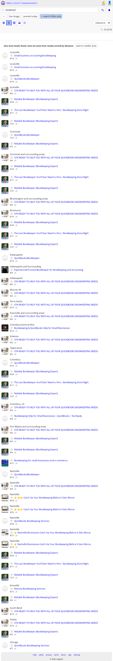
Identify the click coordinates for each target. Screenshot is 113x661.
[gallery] (19, 22)
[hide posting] (16, 59)
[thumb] (9, 22)
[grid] (14, 22)
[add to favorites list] (11, 55)
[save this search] (109, 10)
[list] (3, 22)
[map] (24, 22)
